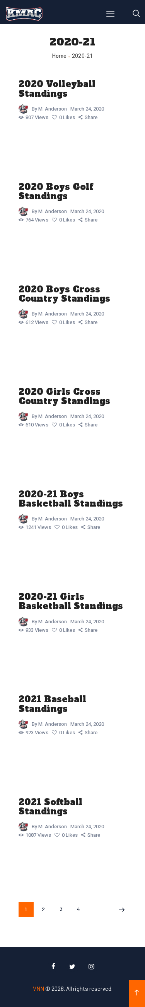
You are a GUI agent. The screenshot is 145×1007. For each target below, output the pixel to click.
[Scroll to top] (137, 993)
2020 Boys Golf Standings (56, 191)
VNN (38, 988)
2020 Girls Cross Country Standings (64, 396)
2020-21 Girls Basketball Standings (71, 601)
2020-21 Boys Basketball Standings (71, 499)
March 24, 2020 (87, 108)
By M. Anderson (50, 108)
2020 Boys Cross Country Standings (64, 294)
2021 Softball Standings (50, 806)
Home (59, 56)
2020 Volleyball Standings (57, 88)
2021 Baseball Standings (52, 704)
